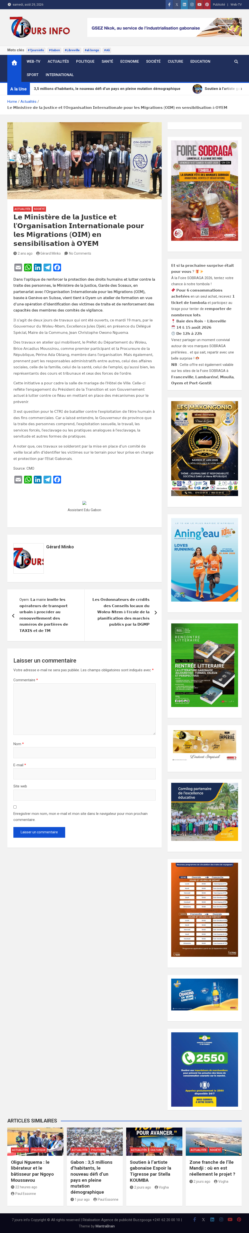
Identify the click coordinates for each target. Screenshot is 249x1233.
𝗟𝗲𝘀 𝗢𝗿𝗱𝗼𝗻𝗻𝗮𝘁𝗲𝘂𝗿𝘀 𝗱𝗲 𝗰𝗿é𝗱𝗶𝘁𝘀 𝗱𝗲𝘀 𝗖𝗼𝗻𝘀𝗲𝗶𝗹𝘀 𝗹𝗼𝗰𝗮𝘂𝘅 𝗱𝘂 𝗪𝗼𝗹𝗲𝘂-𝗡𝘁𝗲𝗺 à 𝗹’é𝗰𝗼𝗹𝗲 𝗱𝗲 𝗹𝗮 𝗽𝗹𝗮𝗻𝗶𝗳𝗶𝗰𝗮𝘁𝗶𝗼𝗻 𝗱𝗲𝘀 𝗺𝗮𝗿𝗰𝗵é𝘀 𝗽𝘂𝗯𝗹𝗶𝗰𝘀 (121, 612)
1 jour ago (82, 1199)
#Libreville (72, 50)
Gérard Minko (50, 253)
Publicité (219, 4)
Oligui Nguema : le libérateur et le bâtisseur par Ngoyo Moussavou (32, 1171)
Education (200, 61)
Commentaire (25, 680)
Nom (18, 744)
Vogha (164, 1187)
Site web (20, 786)
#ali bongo (92, 50)
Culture (175, 61)
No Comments (80, 253)
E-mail (19, 765)
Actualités (58, 61)
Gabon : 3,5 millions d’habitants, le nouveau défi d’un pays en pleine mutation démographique (91, 1177)
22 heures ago (26, 1187)
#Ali (107, 50)
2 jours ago (142, 1187)
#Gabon (54, 50)
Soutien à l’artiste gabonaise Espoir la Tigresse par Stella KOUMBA (150, 1171)
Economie (129, 61)
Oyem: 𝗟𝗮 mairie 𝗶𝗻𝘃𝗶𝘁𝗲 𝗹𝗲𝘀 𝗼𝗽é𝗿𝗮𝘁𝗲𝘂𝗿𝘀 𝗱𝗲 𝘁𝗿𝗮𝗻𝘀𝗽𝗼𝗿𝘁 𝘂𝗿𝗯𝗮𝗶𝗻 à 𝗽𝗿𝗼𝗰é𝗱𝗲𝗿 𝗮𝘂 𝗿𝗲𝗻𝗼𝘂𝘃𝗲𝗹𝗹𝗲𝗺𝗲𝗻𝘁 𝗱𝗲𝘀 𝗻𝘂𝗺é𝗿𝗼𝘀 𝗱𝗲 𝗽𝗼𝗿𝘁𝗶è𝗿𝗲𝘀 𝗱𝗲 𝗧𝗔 (43, 615)
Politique (85, 61)
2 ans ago (25, 253)
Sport (32, 75)
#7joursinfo (36, 50)
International (60, 75)
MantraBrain (105, 1226)
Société (153, 61)
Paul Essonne (25, 1194)
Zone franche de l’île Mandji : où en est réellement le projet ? (212, 1168)
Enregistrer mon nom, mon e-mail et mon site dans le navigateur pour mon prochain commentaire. (80, 816)
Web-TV (236, 4)
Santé (107, 61)
